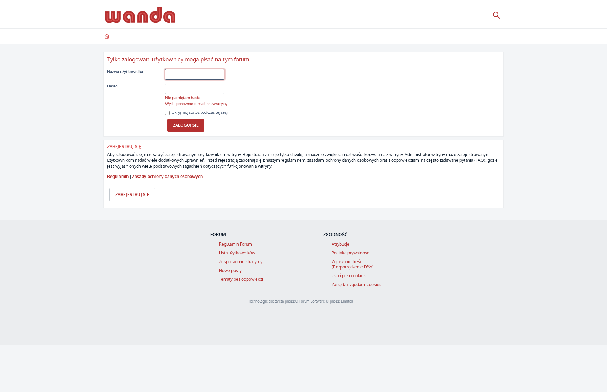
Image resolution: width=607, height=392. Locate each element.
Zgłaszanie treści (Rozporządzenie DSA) (353, 264)
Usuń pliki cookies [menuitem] (349, 275)
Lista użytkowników (237, 252)
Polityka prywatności (351, 252)
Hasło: (112, 86)
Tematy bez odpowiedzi (241, 279)
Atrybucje (341, 244)
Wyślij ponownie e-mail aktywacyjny (196, 103)
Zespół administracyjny (240, 261)
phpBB (290, 301)
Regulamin (118, 176)
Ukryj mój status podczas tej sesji (199, 112)
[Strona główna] (140, 15)
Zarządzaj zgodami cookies (356, 284)
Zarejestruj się (132, 194)
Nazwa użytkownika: (125, 71)
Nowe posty (230, 270)
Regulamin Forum (235, 244)
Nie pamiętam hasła (182, 97)
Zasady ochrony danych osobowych (167, 176)
